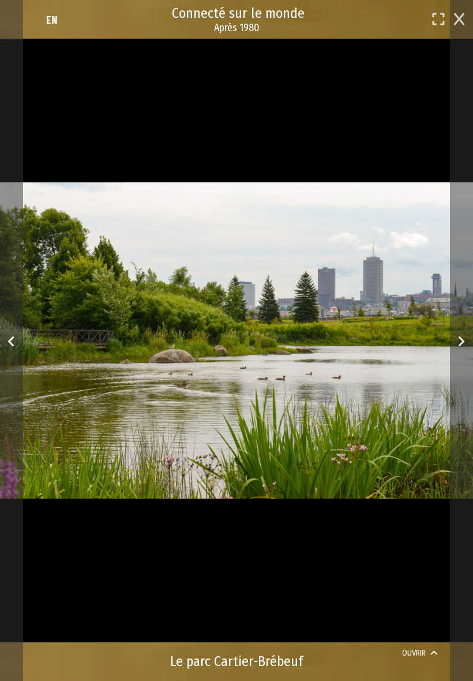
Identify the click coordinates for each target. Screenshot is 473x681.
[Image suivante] (461, 340)
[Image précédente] (11, 340)
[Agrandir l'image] (438, 19)
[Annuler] (459, 18)
